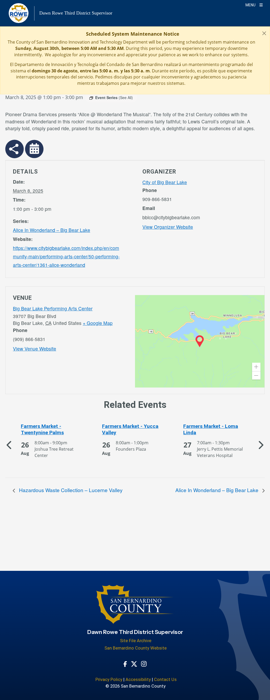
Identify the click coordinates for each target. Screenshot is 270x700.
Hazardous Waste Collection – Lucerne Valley (70, 489)
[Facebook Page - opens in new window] (125, 663)
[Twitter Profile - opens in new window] (134, 663)
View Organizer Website (167, 226)
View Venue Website (34, 348)
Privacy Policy (108, 679)
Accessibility (138, 679)
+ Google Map (98, 323)
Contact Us (165, 679)
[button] (256, 367)
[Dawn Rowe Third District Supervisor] (135, 607)
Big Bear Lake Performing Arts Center (53, 308)
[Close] (264, 33)
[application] (199, 341)
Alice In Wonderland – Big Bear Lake (51, 230)
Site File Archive (135, 640)
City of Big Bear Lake (164, 182)
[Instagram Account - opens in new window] (144, 663)
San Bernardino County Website (135, 648)
